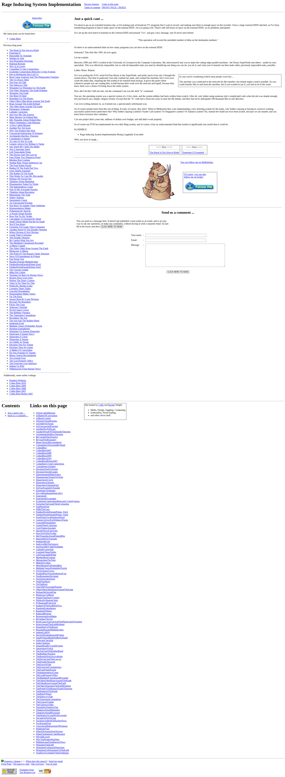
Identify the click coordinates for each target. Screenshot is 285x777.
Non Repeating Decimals (21, 61)
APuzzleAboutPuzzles (46, 421)
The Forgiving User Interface (23, 363)
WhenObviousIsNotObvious (49, 731)
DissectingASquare (45, 482)
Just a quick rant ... (16, 413)
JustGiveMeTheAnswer (47, 544)
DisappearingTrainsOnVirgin (49, 477)
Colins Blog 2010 (17, 383)
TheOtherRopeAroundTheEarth (51, 683)
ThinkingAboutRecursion (48, 712)
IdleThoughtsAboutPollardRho (50, 536)
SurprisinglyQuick (44, 648)
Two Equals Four (17, 358)
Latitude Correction (18, 112)
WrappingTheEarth (45, 745)
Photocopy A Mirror (18, 251)
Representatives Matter (20, 208)
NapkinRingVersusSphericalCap (51, 573)
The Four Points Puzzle (20, 165)
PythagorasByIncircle (46, 603)
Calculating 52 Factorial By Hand (25, 219)
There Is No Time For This (22, 283)
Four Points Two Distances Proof (25, 157)
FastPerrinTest (42, 506)
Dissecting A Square (18, 339)
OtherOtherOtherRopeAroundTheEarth (54, 589)
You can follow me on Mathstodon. (196, 162)
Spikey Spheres (16, 197)
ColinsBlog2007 (43, 450)
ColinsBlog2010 (43, 458)
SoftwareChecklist (44, 640)
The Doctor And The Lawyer (23, 154)
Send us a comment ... (18, 415)
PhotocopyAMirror (45, 595)
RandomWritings (44, 611)
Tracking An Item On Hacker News (26, 275)
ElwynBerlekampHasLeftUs (49, 493)
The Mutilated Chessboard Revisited (26, 243)
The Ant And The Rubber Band (24, 320)
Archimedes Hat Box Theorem (23, 136)
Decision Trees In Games (21, 347)
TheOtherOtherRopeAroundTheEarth (53, 680)
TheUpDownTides (45, 704)
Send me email (56, 761)
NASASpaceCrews (45, 571)
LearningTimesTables (46, 552)
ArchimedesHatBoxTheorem (49, 434)
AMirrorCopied (43, 418)
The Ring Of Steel (18, 96)
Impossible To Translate (20, 55)
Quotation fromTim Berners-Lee (27, 771)
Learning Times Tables (20, 288)
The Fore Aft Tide (17, 82)
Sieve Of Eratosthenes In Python (24, 256)
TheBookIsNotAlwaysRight (49, 656)
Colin (101, 405)
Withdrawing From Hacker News (25, 369)
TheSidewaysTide (44, 696)
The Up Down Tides (19, 80)
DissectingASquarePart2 (47, 485)
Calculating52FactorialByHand (50, 445)
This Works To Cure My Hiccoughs (26, 176)
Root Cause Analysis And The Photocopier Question (34, 77)
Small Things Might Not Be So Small (27, 221)
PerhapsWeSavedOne (46, 592)
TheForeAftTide (43, 664)
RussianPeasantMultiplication (50, 629)
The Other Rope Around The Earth (25, 106)
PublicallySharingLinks (47, 600)
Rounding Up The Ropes (21, 98)
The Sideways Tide (18, 85)
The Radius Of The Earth (21, 173)
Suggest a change (12, 761)
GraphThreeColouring (46, 525)
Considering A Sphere (19, 138)
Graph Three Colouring (20, 235)
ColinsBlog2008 (43, 453)
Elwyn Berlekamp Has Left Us (23, 74)
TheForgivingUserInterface (48, 667)
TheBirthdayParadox (46, 654)
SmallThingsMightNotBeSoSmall (52, 637)
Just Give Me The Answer (21, 114)
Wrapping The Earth (18, 93)
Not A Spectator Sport (19, 149)
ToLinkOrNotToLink (46, 718)
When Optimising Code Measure (24, 122)
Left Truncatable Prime (20, 152)
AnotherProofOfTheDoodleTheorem (53, 431)
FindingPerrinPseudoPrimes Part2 (25, 264)
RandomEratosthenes (46, 608)
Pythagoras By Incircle (20, 211)
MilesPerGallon (43, 563)
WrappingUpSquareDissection (50, 747)
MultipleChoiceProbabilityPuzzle (51, 568)
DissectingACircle (44, 480)
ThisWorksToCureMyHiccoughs (51, 715)
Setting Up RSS (16, 366)
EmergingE (41, 496)
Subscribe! (37, 18)
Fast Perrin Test (16, 259)
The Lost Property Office (21, 361)
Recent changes (91, 4)
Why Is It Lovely (17, 66)
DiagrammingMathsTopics (48, 474)
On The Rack (15, 296)
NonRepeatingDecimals (47, 576)
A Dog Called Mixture (19, 125)
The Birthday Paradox (19, 312)
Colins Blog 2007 (17, 391)
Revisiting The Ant (18, 318)
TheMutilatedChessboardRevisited (52, 678)
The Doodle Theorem (19, 237)
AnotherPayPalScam (45, 429)
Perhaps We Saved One (20, 179)
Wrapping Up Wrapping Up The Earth (27, 88)
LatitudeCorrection (45, 549)
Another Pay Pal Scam (20, 128)
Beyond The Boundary (20, 302)
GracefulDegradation (46, 522)
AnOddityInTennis (45, 423)
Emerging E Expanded (193, 152)
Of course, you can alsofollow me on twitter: (195, 175)
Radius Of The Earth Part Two (23, 168)
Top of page (51, 764)
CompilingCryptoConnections (50, 464)
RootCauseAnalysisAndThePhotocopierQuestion (59, 621)
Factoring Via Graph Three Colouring (27, 227)
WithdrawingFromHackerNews (50, 742)
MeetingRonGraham (45, 557)
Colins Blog (15, 38)
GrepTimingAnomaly (46, 528)
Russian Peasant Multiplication (23, 261)
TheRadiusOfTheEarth (46, 691)
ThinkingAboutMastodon (48, 710)
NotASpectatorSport (45, 579)
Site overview (37, 764)
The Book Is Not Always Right (24, 50)
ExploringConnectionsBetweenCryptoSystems (58, 501)
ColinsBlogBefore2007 (47, 461)
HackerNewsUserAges (47, 530)
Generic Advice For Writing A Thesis (26, 144)
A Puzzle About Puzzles (20, 213)
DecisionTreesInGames (47, 472)
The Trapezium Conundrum (22, 315)
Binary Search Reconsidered (22, 355)
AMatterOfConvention (46, 415)
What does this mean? (36, 761)
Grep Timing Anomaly (20, 170)
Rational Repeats (17, 63)
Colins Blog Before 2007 (21, 394)
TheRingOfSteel (43, 694)
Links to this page (110, 4)
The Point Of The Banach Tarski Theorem (29, 253)
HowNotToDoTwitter (46, 533)
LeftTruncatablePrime (46, 555)
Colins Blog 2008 (17, 388)
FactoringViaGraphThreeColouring (52, 504)
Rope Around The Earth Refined (24, 104)
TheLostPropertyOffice (47, 675)
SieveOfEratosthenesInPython (50, 635)
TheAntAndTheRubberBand (49, 651)
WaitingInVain (42, 728)
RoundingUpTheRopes (47, 627)
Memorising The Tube (19, 195)
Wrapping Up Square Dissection (24, 331)
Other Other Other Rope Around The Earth (29, 101)
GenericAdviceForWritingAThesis (52, 520)
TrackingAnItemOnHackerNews (51, 720)
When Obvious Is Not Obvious (24, 232)
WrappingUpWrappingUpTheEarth (52, 750)
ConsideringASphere (46, 466)
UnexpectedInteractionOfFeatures (52, 726)
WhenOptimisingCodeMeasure (50, 734)
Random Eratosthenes (19, 328)
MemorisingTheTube (46, 560)
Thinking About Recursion (21, 192)
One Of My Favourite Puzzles (23, 189)
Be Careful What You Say (21, 240)
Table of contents (92, 7)
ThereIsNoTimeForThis (47, 707)
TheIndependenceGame (47, 672)
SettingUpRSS (43, 632)
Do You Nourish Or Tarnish (22, 352)
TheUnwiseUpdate (45, 702)
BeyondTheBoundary (46, 439)
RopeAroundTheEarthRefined (50, 624)
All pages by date (21, 764)
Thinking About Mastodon (21, 181)
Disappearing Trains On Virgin (23, 184)
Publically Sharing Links (21, 286)
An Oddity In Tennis (19, 342)
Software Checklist (18, 307)
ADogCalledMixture (45, 413)
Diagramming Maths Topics (22, 294)
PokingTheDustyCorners (47, 597)
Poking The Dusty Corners (22, 280)
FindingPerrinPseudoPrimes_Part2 (52, 514)
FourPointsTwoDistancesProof (50, 517)
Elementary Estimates (19, 109)
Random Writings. (17, 380)
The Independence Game (21, 187)
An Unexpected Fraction (21, 203)
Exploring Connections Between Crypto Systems (32, 71)
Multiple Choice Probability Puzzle (25, 326)
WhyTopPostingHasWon (47, 739)
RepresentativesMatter (46, 616)
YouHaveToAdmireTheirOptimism (52, 753)
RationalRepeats (43, 613)
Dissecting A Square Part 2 (21, 334)
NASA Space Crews (19, 310)
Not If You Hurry (17, 224)
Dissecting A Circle (18, 336)
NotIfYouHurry (43, 581)
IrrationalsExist (43, 541)
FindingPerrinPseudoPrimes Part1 (25, 267)
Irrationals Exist (16, 323)
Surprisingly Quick (18, 200)
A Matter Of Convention (20, 350)
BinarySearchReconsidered (48, 442)
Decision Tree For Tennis (21, 344)
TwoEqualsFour (43, 723)
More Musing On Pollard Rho (23, 117)
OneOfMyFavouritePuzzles (49, 587)
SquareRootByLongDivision (49, 646)
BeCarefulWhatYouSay (47, 437)
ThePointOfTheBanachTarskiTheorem (54, 688)
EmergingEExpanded (46, 498)
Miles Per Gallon (17, 272)
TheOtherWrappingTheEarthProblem (53, 686)
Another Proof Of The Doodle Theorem (28, 229)
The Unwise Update (18, 270)
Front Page (6, 764)
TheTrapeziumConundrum (48, 699)
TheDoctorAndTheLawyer (48, 659)
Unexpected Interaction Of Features (26, 133)
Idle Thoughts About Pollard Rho (25, 120)
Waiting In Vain (16, 58)
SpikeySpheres (43, 643)
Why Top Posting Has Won (22, 130)
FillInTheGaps (43, 509)
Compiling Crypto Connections (24, 69)
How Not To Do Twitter (20, 216)
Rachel (111, 405)
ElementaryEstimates (46, 490)
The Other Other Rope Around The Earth (28, 248)
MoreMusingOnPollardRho (49, 565)
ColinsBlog (41, 447)
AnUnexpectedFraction (47, 426)
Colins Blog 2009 (17, 385)
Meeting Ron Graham (19, 160)
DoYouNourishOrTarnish (48, 488)
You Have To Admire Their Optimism (27, 205)
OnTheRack (42, 584)
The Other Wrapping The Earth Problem (28, 90)
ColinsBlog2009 (43, 456)
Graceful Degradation (19, 291)
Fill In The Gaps (17, 304)
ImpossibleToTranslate (46, 538)
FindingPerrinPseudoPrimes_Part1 (52, 512)
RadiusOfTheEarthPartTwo (49, 605)
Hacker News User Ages (21, 278)
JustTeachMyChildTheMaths (49, 547)
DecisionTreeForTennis (47, 469)
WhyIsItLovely (43, 737)
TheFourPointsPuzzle (46, 670)
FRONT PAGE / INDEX (114, 7)
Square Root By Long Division (24, 299)
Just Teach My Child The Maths (24, 146)
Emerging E (15, 53)
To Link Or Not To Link (20, 141)
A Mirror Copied (17, 245)
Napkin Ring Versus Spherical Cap (25, 162)
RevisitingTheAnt (44, 619)
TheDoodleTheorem (45, 662)
